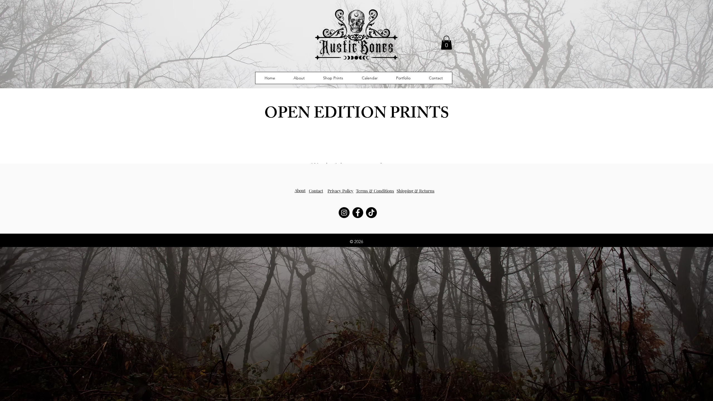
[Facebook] (357, 212)
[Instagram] (344, 212)
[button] (446, 43)
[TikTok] (371, 212)
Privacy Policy (340, 191)
